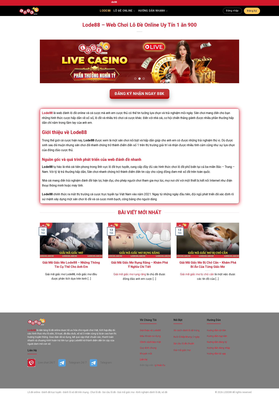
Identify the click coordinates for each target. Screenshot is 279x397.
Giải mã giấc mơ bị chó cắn (197, 274)
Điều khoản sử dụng (150, 336)
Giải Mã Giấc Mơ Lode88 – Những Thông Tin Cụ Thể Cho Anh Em (71, 265)
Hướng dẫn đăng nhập (218, 348)
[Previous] (48, 61)
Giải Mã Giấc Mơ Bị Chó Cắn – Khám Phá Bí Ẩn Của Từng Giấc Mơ (207, 265)
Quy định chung (148, 348)
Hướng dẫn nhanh (151, 10)
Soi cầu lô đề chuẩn (183, 343)
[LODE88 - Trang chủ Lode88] (29, 11)
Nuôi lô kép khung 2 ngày (186, 337)
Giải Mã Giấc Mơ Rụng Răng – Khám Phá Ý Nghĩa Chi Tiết (139, 265)
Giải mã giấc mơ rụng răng (129, 274)
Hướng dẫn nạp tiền (217, 336)
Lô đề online (122, 10)
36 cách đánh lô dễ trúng (186, 330)
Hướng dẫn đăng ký (217, 342)
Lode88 (105, 10)
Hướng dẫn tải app (216, 353)
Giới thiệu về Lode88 (150, 330)
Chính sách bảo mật (150, 342)
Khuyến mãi (146, 353)
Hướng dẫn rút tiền (216, 330)
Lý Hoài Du (159, 365)
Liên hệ (143, 359)
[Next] (230, 61)
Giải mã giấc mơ (182, 350)
